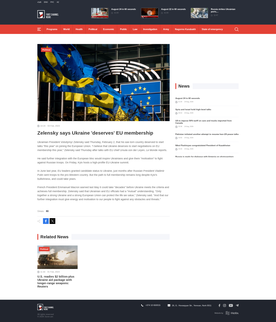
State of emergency (212, 29)
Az (58, 2)
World (66, 29)
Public (123, 29)
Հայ (39, 2)
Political (93, 29)
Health (79, 29)
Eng (46, 2)
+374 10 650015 (152, 305)
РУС (52, 2)
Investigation (150, 29)
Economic (108, 29)
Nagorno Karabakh (185, 29)
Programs (52, 29)
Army (166, 29)
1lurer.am (49, 316)
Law (135, 29)
